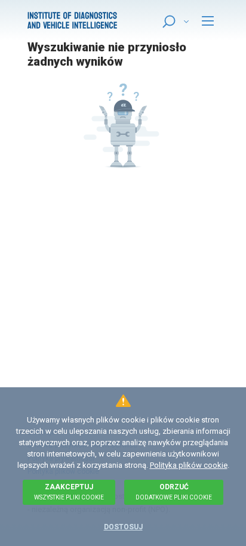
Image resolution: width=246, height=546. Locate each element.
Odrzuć (174, 492)
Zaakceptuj (69, 492)
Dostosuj (123, 527)
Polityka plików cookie (188, 465)
